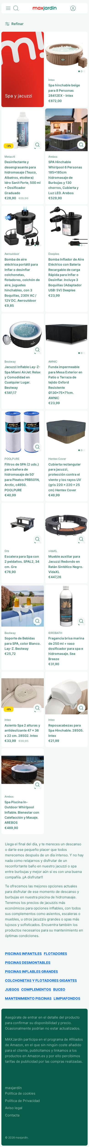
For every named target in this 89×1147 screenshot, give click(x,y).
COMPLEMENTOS (36, 989)
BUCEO (59, 989)
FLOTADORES (55, 953)
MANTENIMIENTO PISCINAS (28, 998)
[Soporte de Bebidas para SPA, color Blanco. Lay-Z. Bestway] (22, 606)
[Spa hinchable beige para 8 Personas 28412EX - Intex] (66, 53)
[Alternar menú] (8, 8)
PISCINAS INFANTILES (23, 953)
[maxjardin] (45, 8)
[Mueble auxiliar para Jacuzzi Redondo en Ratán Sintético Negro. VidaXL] (66, 524)
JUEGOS (12, 989)
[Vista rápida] (37, 145)
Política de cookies (20, 1093)
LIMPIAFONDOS (67, 998)
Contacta (12, 1115)
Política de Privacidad (22, 1101)
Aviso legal (13, 1108)
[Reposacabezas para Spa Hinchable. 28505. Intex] (66, 693)
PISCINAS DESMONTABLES (27, 962)
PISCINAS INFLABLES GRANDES (31, 971)
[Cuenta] (71, 8)
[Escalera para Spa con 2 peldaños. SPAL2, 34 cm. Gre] (22, 524)
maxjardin (22, 1137)
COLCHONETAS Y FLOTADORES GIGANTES (41, 980)
